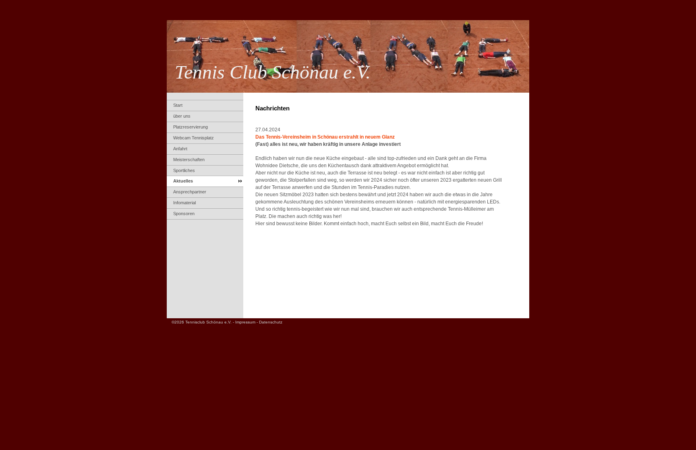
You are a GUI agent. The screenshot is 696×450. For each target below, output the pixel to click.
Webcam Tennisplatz (193, 137)
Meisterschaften (189, 159)
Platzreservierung (190, 126)
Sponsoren (184, 213)
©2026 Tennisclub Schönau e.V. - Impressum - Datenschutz (227, 322)
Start (177, 105)
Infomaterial (184, 202)
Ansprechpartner (189, 191)
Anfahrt (180, 148)
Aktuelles (183, 180)
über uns (182, 116)
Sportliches (184, 170)
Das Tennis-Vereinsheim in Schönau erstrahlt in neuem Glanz (325, 137)
